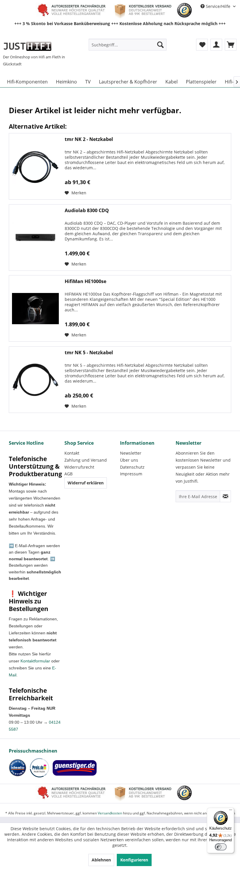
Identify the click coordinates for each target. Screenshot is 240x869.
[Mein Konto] (216, 44)
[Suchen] (160, 44)
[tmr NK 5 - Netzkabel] (35, 380)
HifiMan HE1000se (85, 281)
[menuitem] (128, 44)
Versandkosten (110, 813)
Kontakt (71, 453)
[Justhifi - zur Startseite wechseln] (27, 46)
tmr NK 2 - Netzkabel (89, 139)
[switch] (221, 846)
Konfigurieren (134, 860)
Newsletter (130, 453)
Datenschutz (132, 467)
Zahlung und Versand (85, 460)
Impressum (131, 474)
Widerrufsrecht (79, 467)
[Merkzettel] (202, 44)
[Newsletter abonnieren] (225, 496)
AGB (68, 474)
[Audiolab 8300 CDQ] (35, 237)
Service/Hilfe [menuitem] (218, 6)
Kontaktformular (35, 661)
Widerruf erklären (86, 483)
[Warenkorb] (230, 44)
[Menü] (230, 811)
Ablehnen (101, 860)
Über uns (129, 460)
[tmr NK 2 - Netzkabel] (35, 166)
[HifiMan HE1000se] (35, 308)
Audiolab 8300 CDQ (87, 210)
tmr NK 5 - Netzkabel (89, 353)
